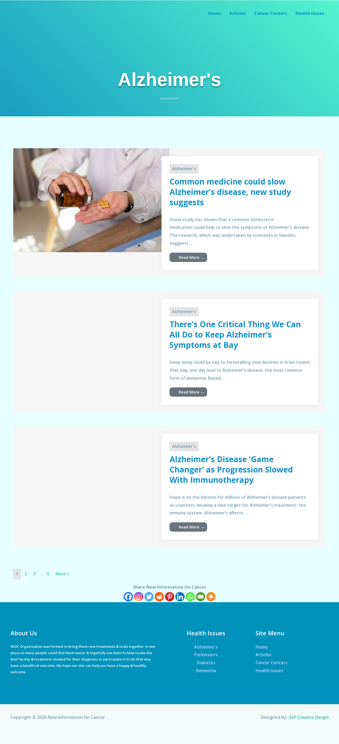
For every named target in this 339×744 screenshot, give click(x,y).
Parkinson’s (206, 655)
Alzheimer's (184, 169)
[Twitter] (149, 596)
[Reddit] (159, 596)
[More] (211, 596)
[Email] (200, 596)
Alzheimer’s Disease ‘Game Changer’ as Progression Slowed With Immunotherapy (231, 469)
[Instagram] (138, 596)
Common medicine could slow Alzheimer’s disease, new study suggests (230, 192)
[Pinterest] (169, 596)
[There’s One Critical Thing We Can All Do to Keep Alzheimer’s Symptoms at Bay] (91, 322)
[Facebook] (128, 596)
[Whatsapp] (190, 596)
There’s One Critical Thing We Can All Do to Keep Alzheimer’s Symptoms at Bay (235, 334)
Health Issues (269, 670)
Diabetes (206, 663)
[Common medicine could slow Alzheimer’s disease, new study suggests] (91, 200)
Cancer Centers (272, 663)
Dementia (206, 670)
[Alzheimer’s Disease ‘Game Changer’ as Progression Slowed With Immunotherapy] (91, 474)
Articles (263, 655)
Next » (62, 574)
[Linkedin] (180, 596)
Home (262, 647)
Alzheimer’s (206, 647)
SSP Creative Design (308, 717)
